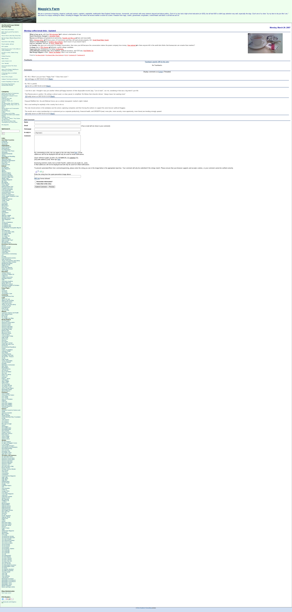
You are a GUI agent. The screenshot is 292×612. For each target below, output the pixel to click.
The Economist (6, 544)
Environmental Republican (9, 347)
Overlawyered (5, 307)
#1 (26, 79)
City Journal (5, 470)
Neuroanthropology (7, 448)
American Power (6, 325)
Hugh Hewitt (5, 359)
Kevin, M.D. (5, 315)
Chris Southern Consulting (144, 608)
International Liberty (7, 301)
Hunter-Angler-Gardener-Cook (10, 196)
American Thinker (6, 463)
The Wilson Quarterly (7, 570)
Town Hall (4, 573)
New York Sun (5, 511)
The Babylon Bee (6, 225)
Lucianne (4, 502)
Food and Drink (6, 99)
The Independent (6, 555)
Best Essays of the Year (8, 94)
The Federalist (6, 550)
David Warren (5, 148)
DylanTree (4, 163)
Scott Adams (5, 212)
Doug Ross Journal (7, 343)
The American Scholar (8, 536)
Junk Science (5, 419)
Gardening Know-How (8, 192)
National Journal (6, 506)
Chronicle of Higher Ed (8, 274)
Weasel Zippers (6, 391)
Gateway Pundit (6, 351)
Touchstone (5, 407)
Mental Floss (5, 205)
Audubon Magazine (7, 179)
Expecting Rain (6, 164)
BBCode (37, 178)
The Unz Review (6, 563)
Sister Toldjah (5, 381)
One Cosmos (5, 450)
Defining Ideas (5, 481)
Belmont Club (5, 330)
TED (3, 221)
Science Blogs (5, 436)
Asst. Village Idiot (57, 43)
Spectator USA (6, 216)
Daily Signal (5, 478)
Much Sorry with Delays (8, 29)
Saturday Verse (6, 117)
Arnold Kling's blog (7, 329)
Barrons (4, 245)
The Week (4, 567)
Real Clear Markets (7, 267)
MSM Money (5, 266)
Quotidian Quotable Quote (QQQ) (10, 114)
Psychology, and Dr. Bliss (8, 113)
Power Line (5, 376)
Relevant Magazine (7, 406)
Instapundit (5, 197)
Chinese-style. (39, 40)
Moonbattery (5, 367)
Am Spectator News (7, 456)
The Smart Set (6, 236)
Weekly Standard (6, 585)
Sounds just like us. (68, 38)
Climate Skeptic (6, 415)
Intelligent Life (5, 500)
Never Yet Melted (6, 371)
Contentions (5, 474)
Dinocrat (4, 340)
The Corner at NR (7, 541)
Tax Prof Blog (5, 310)
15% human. (44, 47)
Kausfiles (4, 363)
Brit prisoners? (54, 34)
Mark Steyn (5, 366)
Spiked (3, 155)
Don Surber (5, 341)
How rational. (131, 45)
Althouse (4, 171)
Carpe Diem (5, 252)
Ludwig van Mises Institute (9, 262)
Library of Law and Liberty (9, 304)
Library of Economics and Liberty (11, 260)
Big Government (6, 332)
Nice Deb (4, 373)
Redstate (4, 377)
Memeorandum (6, 503)
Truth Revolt (5, 577)
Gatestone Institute (7, 496)
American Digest (6, 173)
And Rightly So (88, 51)
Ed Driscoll (5, 345)
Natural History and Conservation (10, 108)
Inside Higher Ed (6, 282)
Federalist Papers (6, 485)
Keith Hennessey (6, 259)
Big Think (4, 181)
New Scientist (5, 430)
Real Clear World (6, 525)
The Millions (5, 234)
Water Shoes (5, 58)
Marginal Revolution (7, 263)
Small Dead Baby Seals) (101, 40)
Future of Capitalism (7, 349)
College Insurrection (7, 277)
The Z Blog (5, 237)
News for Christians (7, 399)
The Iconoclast (6, 384)
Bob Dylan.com (6, 162)
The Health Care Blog (7, 318)
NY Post (4, 514)
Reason (4, 526)
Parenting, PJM (6, 451)
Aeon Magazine (6, 168)
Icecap (3, 418)
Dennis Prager (6, 482)
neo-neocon (5, 370)
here (76, 152)
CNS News (5, 471)
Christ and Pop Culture (8, 395)
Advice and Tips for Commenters (10, 93)
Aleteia (3, 170)
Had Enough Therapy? (8, 445)
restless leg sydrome (56, 42)
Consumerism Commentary (9, 253)
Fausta (3, 348)
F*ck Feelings (5, 444)
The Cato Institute (6, 539)
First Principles (6, 488)
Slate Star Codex (6, 454)
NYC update (5, 46)
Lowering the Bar (6, 306)
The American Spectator (8, 537)
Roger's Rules (5, 528)
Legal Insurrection (7, 303)
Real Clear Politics (7, 524)
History (3, 102)
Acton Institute (5, 393)
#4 (26, 113)
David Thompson (6, 147)
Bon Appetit (5, 182)
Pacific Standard (6, 515)
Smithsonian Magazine (8, 530)
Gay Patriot (5, 352)
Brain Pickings (5, 184)
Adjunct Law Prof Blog (8, 300)
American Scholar (6, 174)
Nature (3, 425)
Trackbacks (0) (81, 55)
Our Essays (5, 109)
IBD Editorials (5, 499)
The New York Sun (7, 561)
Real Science (5, 434)
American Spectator (7, 175)
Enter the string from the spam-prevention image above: (52, 174)
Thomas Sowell (6, 572)
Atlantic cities (5, 178)
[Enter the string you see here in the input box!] (41, 171)
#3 (26, 96)
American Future (6, 323)
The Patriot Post (6, 562)
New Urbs (4, 207)
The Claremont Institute (8, 540)
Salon (3, 529)
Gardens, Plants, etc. (7, 100)
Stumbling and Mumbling (8, 156)
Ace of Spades (6, 321)
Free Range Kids (6, 190)
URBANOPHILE (6, 238)
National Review (6, 369)
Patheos (4, 400)
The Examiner (5, 547)
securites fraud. (54, 36)
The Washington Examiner (9, 565)
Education (4, 97)
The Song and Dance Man (9, 121)
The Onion (4, 292)
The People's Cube (7, 293)
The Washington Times (8, 566)
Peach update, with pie (8, 44)
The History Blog (6, 233)
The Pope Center (6, 286)
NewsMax (4, 513)
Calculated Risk (6, 251)
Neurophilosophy (6, 429)
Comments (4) (72, 55)
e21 (3, 255)
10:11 (66, 55)
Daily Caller (5, 477)
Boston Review (6, 467)
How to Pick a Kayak (7, 76)
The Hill (4, 554)
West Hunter (5, 241)
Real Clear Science (7, 433)
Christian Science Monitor (9, 469)
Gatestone (4, 495)
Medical (4, 105)
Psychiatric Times (7, 452)
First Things (5, 396)
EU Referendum (6, 149)
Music (3, 107)
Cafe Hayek (5, 249)
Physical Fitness (6, 111)
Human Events (6, 498)
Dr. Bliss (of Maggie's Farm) (9, 443)
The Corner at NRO (7, 543)
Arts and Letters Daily (8, 466)
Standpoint (4, 532)
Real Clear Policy (6, 522)
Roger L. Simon (6, 378)
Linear (161, 72)
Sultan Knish (5, 382)
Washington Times (7, 583)
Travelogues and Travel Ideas (9, 122)
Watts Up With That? (7, 240)
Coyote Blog (5, 185)
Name (26, 122)
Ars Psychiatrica (6, 441)
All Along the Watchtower (8, 160)
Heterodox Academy (7, 281)
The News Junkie (39, 55)
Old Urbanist (5, 208)
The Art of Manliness (7, 222)
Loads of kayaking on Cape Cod (10, 81)
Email (26, 125)
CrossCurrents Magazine (9, 476)
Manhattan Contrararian (8, 365)
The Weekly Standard (8, 569)
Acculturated (5, 167)
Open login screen (6, 592)
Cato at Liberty (6, 334)
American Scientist (7, 413)
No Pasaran (5, 142)
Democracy (5, 338)
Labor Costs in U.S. (7, 61)
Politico (3, 519)
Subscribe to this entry (44, 184)
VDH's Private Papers (8, 388)
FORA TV (4, 489)
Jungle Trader (5, 200)
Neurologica (5, 426)
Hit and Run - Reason (8, 356)
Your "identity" (5, 63)
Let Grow (4, 201)
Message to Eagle (7, 423)
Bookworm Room (6, 333)
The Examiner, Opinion (8, 548)
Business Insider (6, 247)
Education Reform (7, 278)
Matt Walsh (5, 204)
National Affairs (6, 504)
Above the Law (6, 299)
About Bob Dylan (6, 159)
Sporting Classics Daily (8, 218)
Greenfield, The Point (7, 355)
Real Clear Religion (7, 403)
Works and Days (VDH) (8, 587)
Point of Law (5, 308)
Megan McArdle (6, 264)
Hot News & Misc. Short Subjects (10, 103)
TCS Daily (4, 535)
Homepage (27, 129)
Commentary (5, 473)
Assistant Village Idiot (7, 177)
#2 (26, 86)
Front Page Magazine (7, 493)
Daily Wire (4, 480)
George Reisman (6, 354)
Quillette (4, 211)
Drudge (4, 484)
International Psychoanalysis (9, 447)
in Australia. (60, 49)
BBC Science (5, 414)
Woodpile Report (6, 242)
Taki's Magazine (6, 219)
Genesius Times (6, 193)
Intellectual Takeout (7, 199)
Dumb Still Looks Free (8, 344)
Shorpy (4, 214)
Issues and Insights (7, 360)
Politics (3, 112)
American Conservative (8, 322)
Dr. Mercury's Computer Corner (10, 95)
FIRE (3, 280)
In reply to (27, 132)
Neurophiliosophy (6, 428)
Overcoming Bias (6, 210)
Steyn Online (5, 533)
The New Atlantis (6, 556)
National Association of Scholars (10, 285)
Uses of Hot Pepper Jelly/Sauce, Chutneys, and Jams (10, 70)
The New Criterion (7, 558)
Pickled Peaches (6, 56)
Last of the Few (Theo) (8, 151)
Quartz (3, 521)
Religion (4, 116)
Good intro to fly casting (8, 41)
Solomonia (4, 144)
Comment (27, 136)
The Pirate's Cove (7, 386)
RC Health (4, 317)
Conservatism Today (7, 336)
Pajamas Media (6, 517)
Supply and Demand (7, 269)
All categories (5, 124)
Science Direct (6, 439)
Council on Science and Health (10, 312)
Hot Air (3, 358)
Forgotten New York (7, 188)
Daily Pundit (5, 337)
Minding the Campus (7, 284)
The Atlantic (5, 223)
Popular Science (6, 432)
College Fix (5, 275)
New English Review (7, 510)
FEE (3, 487)
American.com (6, 465)
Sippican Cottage (6, 215)
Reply (51, 79)
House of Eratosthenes (8, 195)
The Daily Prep (6, 230)
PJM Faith (4, 402)
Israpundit (4, 141)
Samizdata (4, 152)
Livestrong (4, 203)
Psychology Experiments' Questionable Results (8, 84)
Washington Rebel (7, 389)
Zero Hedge (5, 270)
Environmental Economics (9, 258)
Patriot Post (5, 518)
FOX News (5, 492)
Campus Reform (6, 273)
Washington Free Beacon (9, 580)
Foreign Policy (5, 491)
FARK (3, 289)
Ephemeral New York (7, 186)
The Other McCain (7, 385)
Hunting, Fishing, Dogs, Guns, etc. (11, 104)
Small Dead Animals (7, 153)
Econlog (4, 256)
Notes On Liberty (6, 374)
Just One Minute (6, 362)
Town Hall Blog (6, 576)
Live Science (5, 421)
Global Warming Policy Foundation (11, 417)
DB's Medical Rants (7, 314)
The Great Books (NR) (8, 232)
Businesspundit (6, 248)
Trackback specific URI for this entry (157, 62)
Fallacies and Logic (7, 98)
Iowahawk (4, 290)
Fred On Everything (7, 189)
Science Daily (5, 437)
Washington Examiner (8, 578)
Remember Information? (44, 181)
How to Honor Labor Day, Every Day (11, 35)
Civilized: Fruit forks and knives (10, 79)
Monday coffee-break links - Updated (40, 31)
